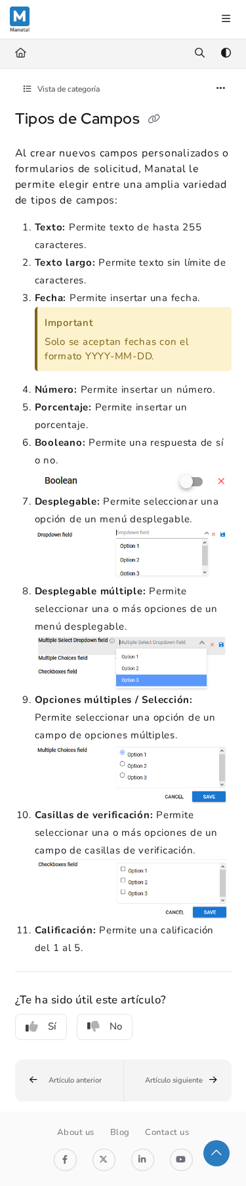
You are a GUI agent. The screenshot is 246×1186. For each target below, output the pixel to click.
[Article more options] (221, 89)
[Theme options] (225, 53)
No (116, 1026)
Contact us (167, 1132)
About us (75, 1132)
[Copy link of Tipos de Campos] (154, 119)
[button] (69, 1081)
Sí (52, 1026)
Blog (120, 1132)
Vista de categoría (67, 89)
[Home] (20, 20)
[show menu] (225, 19)
